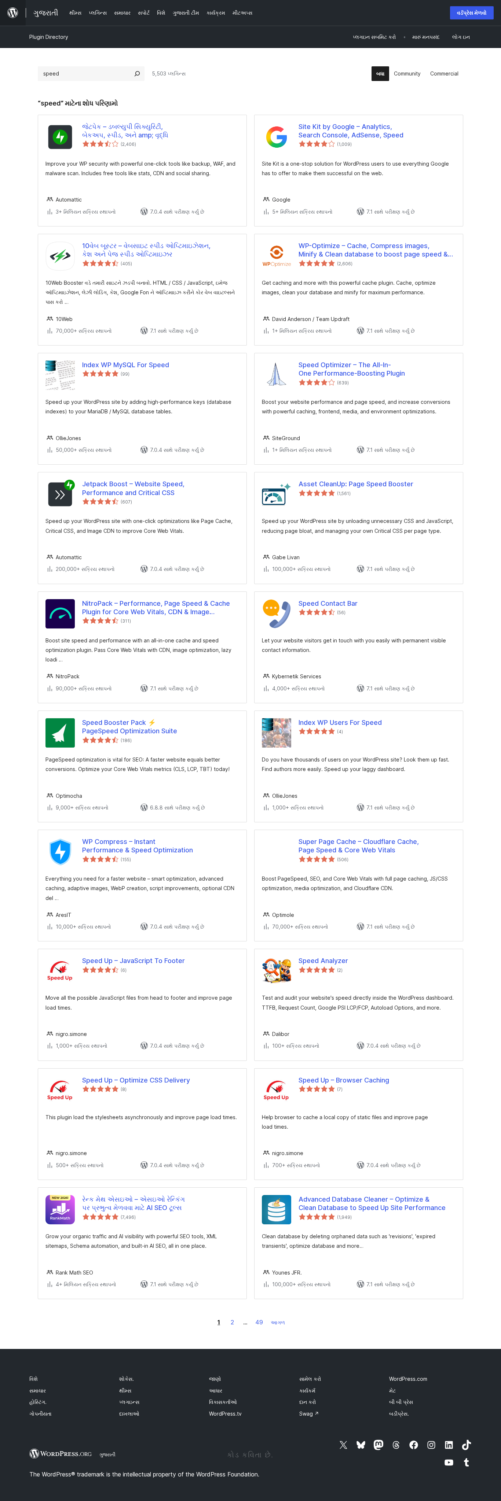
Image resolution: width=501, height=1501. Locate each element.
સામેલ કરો (310, 1379)
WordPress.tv (225, 1413)
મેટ (392, 1390)
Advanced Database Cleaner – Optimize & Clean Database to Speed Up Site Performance (372, 1203)
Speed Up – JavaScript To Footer (133, 961)
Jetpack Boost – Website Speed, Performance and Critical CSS (133, 488)
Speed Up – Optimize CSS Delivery (136, 1080)
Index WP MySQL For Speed (125, 365)
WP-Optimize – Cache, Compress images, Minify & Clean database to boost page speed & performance (373, 250)
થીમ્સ (125, 1390)
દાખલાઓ (129, 1413)
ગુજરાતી (107, 1454)
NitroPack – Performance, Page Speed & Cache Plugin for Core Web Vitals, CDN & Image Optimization (156, 608)
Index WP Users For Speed (340, 722)
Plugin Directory (48, 37)
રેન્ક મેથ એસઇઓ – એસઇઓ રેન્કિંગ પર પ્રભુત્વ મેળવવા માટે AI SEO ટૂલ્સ (133, 1203)
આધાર (215, 1390)
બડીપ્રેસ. (399, 1413)
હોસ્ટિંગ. (38, 1402)
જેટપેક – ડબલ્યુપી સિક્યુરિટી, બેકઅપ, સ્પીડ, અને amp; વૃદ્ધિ (125, 131)
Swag (309, 1413)
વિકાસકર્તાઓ (223, 1402)
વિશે (33, 1379)
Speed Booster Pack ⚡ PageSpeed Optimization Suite (129, 727)
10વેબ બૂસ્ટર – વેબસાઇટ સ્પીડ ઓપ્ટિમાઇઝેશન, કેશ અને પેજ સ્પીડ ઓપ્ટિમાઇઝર (146, 250)
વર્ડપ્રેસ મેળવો (472, 13)
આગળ (278, 1322)
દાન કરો (307, 1402)
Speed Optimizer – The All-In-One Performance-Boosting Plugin (352, 369)
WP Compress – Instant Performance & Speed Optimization (137, 846)
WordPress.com (408, 1379)
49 (259, 1322)
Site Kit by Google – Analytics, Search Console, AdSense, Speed (351, 131)
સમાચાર (37, 1390)
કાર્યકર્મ (307, 1390)
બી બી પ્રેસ (401, 1402)
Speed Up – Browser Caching (344, 1080)
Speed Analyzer (323, 961)
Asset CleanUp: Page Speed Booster (356, 484)
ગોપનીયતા (40, 1413)
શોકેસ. (126, 1379)
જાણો (215, 1379)
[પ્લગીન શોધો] (137, 73)
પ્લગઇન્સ (129, 1402)
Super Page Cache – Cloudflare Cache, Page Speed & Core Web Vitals (359, 846)
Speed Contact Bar (328, 603)
